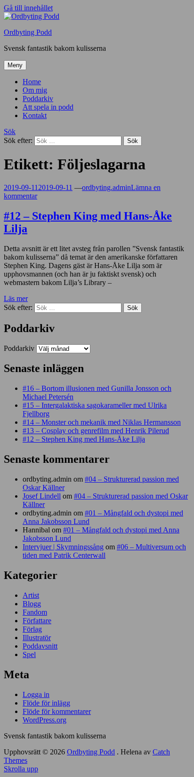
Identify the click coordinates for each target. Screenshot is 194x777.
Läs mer (16, 298)
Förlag (32, 629)
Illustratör (37, 638)
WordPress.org (44, 720)
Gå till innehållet (28, 8)
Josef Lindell (42, 496)
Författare (37, 621)
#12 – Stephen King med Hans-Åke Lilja (84, 439)
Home (32, 82)
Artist (31, 595)
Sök (10, 131)
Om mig (35, 90)
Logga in (36, 694)
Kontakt (35, 115)
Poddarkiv (38, 99)
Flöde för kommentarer (57, 711)
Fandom (35, 612)
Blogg (32, 604)
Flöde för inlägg (46, 703)
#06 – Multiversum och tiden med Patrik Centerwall (104, 551)
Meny (15, 65)
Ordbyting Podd (28, 32)
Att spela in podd (48, 107)
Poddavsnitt (40, 646)
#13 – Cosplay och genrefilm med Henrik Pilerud (96, 431)
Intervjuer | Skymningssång (63, 547)
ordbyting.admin (106, 187)
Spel (29, 654)
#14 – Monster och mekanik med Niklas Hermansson (102, 422)
